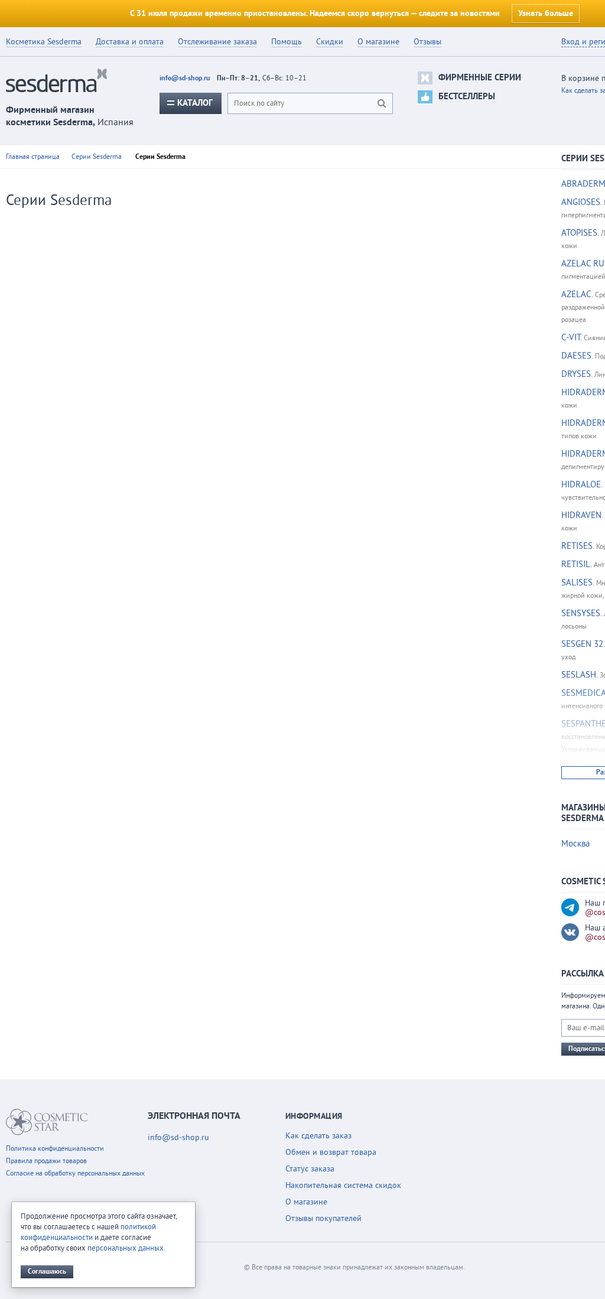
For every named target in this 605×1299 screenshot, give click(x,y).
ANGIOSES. (581, 202)
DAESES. (577, 356)
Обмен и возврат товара (330, 1152)
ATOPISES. (580, 233)
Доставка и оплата (130, 42)
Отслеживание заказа (217, 42)
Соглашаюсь (47, 1271)
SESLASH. (579, 675)
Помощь (286, 42)
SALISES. (577, 583)
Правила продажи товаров (46, 1161)
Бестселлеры (466, 97)
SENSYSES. (581, 613)
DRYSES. (576, 374)
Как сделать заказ (318, 1136)
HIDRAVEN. (582, 515)
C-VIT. (571, 338)
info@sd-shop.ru (185, 78)
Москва (575, 844)
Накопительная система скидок (343, 1185)
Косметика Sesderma (44, 42)
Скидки (329, 42)
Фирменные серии (479, 78)
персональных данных (125, 1248)
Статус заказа (309, 1169)
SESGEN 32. (582, 644)
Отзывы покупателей (323, 1218)
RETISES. (577, 546)
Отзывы (427, 42)
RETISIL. (576, 564)
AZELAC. (577, 294)
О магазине (378, 42)
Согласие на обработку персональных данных (75, 1173)
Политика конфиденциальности (55, 1149)
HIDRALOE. (581, 485)
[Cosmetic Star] (47, 1122)
